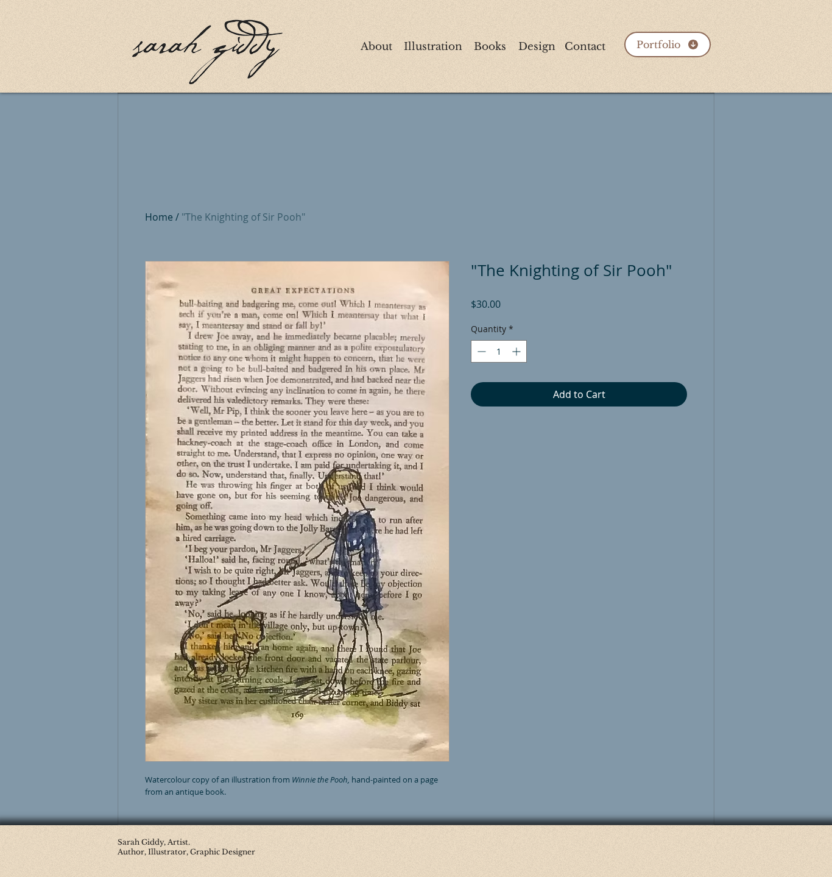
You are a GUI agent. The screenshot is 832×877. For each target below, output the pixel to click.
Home (159, 217)
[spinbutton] (499, 351)
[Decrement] (480, 351)
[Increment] (517, 351)
